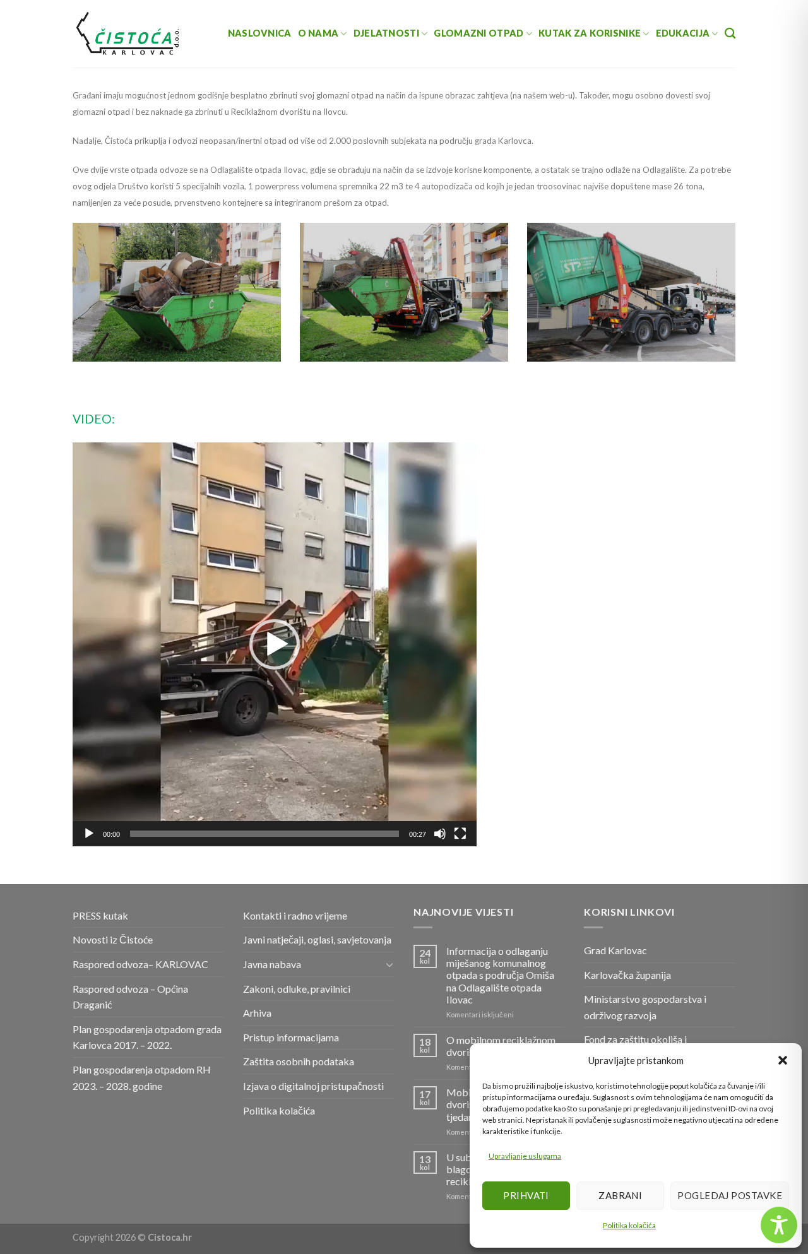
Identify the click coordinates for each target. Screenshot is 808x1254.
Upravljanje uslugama (525, 1156)
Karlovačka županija (627, 975)
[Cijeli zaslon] (460, 833)
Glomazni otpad (478, 33)
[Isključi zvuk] (440, 833)
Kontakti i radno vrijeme (295, 915)
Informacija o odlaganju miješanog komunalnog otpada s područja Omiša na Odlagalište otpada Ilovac (500, 975)
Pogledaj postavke (729, 1195)
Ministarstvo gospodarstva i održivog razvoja (645, 1007)
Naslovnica (260, 33)
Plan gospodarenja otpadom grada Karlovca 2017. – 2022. (147, 1037)
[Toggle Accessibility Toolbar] (779, 1225)
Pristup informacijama (291, 1037)
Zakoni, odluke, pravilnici (296, 989)
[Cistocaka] (128, 33)
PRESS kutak (100, 915)
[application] (275, 644)
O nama (318, 33)
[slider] (264, 834)
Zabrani (620, 1195)
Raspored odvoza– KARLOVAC (140, 964)
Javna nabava (272, 964)
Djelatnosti (386, 33)
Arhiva (257, 1013)
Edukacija (683, 33)
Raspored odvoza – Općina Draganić (130, 997)
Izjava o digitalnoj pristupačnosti (313, 1086)
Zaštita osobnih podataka (298, 1061)
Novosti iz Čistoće (113, 939)
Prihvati (526, 1195)
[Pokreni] (89, 833)
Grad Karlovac (615, 950)
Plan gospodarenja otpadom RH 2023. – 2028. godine (142, 1077)
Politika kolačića (629, 1225)
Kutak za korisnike (589, 33)
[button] (782, 1060)
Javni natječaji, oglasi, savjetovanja (317, 939)
